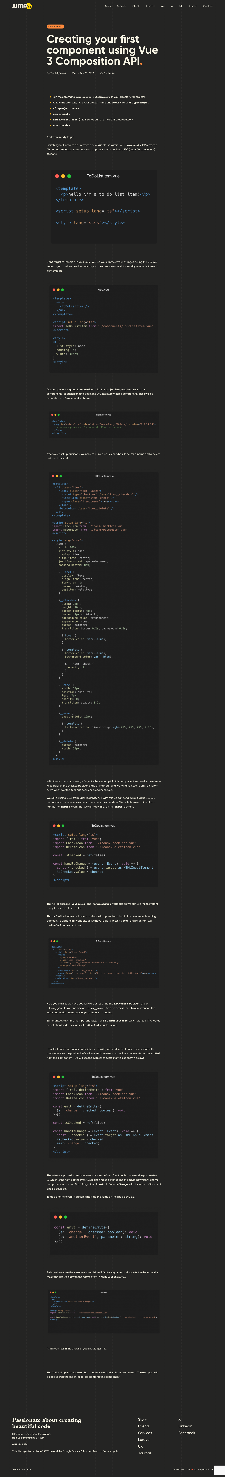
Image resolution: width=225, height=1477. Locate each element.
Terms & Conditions (21, 1469)
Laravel (150, 6)
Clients (136, 6)
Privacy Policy (79, 1451)
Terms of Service (102, 1451)
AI (172, 6)
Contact (208, 6)
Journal (193, 6)
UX (180, 6)
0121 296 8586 (20, 1444)
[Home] (22, 6)
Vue (163, 6)
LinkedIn (185, 1426)
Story (108, 6)
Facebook (186, 1433)
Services (121, 6)
